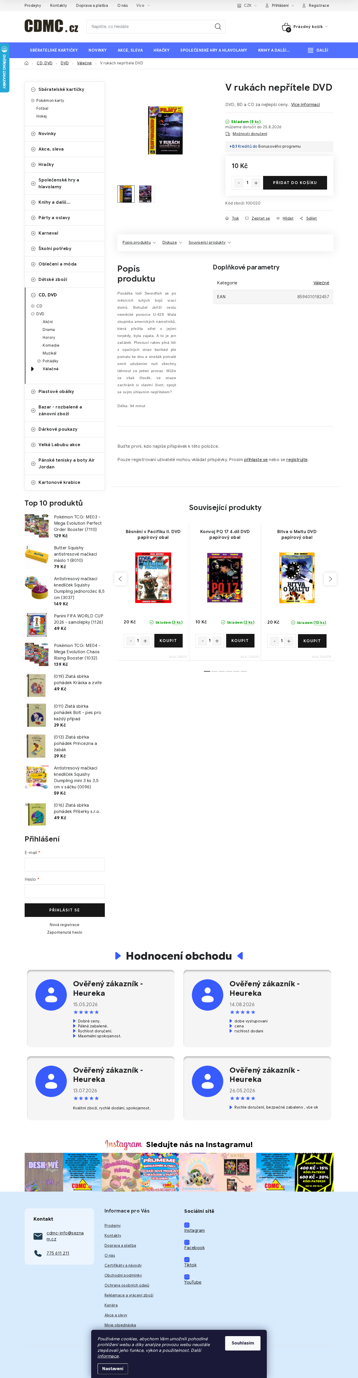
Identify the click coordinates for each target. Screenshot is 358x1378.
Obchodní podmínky (123, 1275)
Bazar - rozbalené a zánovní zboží (60, 411)
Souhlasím (243, 1343)
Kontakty (58, 5)
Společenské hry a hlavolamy (59, 184)
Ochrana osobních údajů (127, 1285)
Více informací (305, 104)
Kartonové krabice (59, 482)
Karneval (48, 233)
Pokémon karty (50, 100)
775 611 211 (58, 1253)
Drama (49, 329)
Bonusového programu (279, 146)
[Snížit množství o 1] (238, 183)
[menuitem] (54, 50)
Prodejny (33, 5)
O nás (122, 5)
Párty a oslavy (54, 217)
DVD (40, 314)
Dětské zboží (53, 279)
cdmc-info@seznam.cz (65, 1236)
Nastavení (112, 1368)
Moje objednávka (120, 1325)
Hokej (41, 116)
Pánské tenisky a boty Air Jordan (67, 464)
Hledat (218, 27)
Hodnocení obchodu (179, 955)
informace (108, 1356)
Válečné (51, 369)
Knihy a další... (54, 202)
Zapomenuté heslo (65, 932)
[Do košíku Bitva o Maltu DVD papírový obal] (312, 641)
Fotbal (42, 108)
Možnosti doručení (250, 133)
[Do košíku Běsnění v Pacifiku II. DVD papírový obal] (168, 641)
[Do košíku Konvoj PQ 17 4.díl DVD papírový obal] (240, 641)
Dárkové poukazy (58, 429)
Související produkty (207, 242)
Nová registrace (65, 924)
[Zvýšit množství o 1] (256, 183)
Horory (49, 337)
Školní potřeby (55, 248)
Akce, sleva (51, 149)
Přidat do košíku (295, 182)
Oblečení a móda (58, 264)
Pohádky (50, 361)
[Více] (318, 50)
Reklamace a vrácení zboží (129, 1295)
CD (39, 306)
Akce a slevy (116, 1315)
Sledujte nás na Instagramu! (199, 1144)
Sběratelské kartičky (61, 89)
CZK (247, 5)
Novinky (47, 133)
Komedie (51, 345)
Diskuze (169, 242)
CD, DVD (48, 295)
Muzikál (50, 353)
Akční (48, 321)
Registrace (319, 5)
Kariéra (111, 1305)
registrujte (297, 459)
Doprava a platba (92, 5)
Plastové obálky (56, 391)
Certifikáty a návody (123, 1265)
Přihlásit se (64, 910)
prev (120, 579)
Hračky (46, 164)
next (330, 579)
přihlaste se (256, 459)
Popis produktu (137, 242)
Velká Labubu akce (59, 444)
